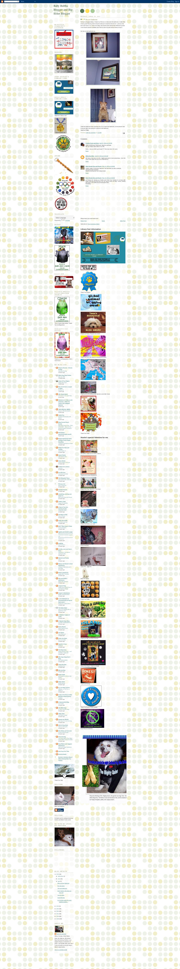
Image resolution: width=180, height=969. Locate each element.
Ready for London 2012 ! (64, 603)
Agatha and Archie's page (65, 532)
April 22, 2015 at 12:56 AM (101, 156)
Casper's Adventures (64, 593)
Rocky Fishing (61, 683)
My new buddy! (62, 639)
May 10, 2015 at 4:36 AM (108, 166)
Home (103, 221)
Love (59, 559)
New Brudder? (61, 544)
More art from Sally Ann (63, 883)
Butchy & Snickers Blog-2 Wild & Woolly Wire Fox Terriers (65, 759)
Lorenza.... (61, 468)
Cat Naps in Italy (62, 514)
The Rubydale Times (64, 478)
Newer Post (84, 221)
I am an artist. (61, 895)
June (59, 878)
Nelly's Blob (61, 681)
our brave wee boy (62, 522)
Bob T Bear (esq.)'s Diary (65, 526)
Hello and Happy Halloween (65, 747)
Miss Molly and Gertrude (65, 731)
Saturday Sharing (62, 371)
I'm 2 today (61, 703)
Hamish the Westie (63, 719)
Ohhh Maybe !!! (62, 450)
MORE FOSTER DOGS (63, 594)
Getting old (61, 390)
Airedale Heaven (62, 489)
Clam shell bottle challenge (64, 479)
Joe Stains (61, 632)
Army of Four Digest (63, 381)
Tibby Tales (61, 713)
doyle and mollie (62, 520)
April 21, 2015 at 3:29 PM (105, 143)
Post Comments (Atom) (93, 224)
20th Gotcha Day (62, 456)
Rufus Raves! (62, 626)
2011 (57, 913)
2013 (57, 908)
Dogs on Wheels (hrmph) (64, 410)
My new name (61, 886)
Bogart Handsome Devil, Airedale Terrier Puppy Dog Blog (65, 440)
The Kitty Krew (62, 650)
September (61, 876)
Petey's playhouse (63, 572)
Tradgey (60, 698)
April (59, 881)
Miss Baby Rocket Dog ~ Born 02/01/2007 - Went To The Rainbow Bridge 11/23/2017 (65, 427)
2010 (57, 916)
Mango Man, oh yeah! (63, 574)
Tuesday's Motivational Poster (65, 443)
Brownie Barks (62, 754)
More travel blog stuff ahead (65, 497)
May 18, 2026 (61, 376)
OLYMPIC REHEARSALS (64, 622)
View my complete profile (61, 949)
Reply (87, 151)
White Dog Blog (90, 156)
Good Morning (61, 897)
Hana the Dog (62, 736)
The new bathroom (62, 888)
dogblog (60, 543)
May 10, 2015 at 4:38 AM (108, 178)
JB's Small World (63, 394)
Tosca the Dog (62, 664)
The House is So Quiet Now (65, 395)
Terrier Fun (61, 415)
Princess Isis (61, 484)
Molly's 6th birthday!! (63, 581)
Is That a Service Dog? (63, 709)
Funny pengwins (62, 527)
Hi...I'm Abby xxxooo (64, 687)
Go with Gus (61, 472)
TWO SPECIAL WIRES (64, 409)
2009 (57, 918)
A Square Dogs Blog (63, 621)
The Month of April (62, 715)
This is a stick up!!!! (63, 726)
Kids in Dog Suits (63, 725)
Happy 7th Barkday (63, 503)
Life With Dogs (62, 708)
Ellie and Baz (61, 670)
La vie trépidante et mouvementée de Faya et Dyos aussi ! (65, 600)
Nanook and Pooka (63, 558)
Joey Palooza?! (62, 634)
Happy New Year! (62, 382)
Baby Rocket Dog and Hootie (94, 166)
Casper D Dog (62, 585)
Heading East (61, 666)
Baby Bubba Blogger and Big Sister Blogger (63, 9)
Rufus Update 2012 (63, 628)
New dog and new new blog (65, 721)
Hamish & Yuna (62, 644)
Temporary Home (62, 510)
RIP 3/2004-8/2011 (63, 660)
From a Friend (61, 516)
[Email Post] (123, 133)
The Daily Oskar (62, 608)
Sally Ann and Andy (61, 934)
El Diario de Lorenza (63, 466)
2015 (57, 874)
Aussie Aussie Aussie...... (64, 732)
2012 (57, 911)
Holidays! (60, 645)
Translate (67, 220)
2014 (57, 906)
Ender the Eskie (62, 638)
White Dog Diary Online (64, 375)
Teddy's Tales (62, 501)
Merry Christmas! (62, 485)
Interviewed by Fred (63, 473)
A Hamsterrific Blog (63, 702)
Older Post (122, 221)
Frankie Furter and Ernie (92, 143)
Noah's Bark (61, 674)
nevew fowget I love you (64, 462)
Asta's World (61, 461)
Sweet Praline (62, 455)
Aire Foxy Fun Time (63, 751)
